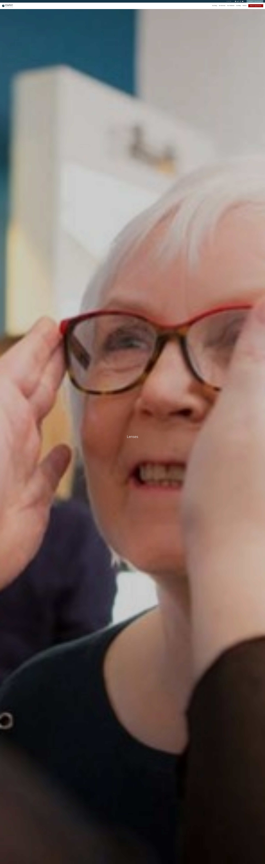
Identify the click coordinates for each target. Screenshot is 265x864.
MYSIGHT (255, 1)
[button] (214, 6)
